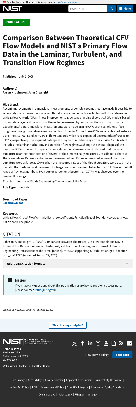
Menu (127, 8)
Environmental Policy (52, 387)
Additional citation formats (26, 263)
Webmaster (9, 366)
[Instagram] (98, 343)
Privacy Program (54, 380)
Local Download (13, 203)
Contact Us (24, 366)
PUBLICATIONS (16, 22)
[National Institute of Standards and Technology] (28, 341)
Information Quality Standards (107, 387)
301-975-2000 (10, 359)
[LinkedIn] (90, 343)
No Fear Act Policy (19, 387)
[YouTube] (106, 343)
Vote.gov (93, 394)
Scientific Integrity (77, 387)
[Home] (12, 8)
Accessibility (35, 380)
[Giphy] (114, 343)
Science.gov (65, 394)
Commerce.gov (47, 394)
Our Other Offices (41, 366)
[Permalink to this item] (19, 88)
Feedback (122, 355)
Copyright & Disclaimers (79, 380)
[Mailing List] (129, 343)
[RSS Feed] (121, 343)
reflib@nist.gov (44, 290)
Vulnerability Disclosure (109, 380)
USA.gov (79, 394)
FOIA (34, 387)
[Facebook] (82, 343)
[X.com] (75, 343)
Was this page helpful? (67, 325)
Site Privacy (18, 380)
